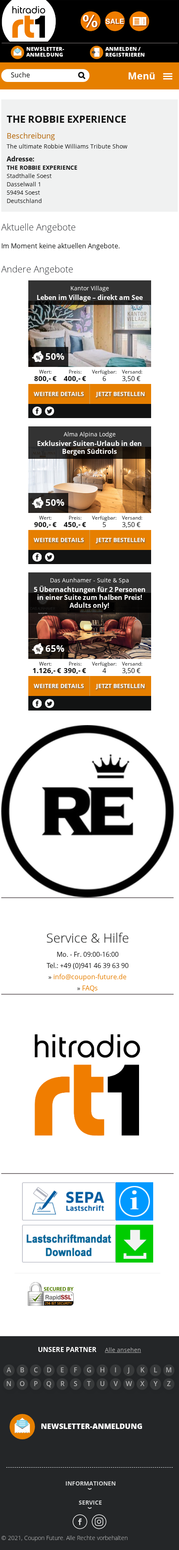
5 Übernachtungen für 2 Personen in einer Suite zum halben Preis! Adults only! (90, 597)
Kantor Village (89, 288)
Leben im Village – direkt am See (90, 297)
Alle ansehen (123, 1350)
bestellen (120, 394)
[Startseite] (89, 20)
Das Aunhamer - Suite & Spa (89, 580)
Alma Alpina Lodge (90, 434)
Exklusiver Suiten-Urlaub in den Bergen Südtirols (89, 447)
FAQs (90, 988)
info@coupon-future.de (90, 976)
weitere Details (59, 394)
